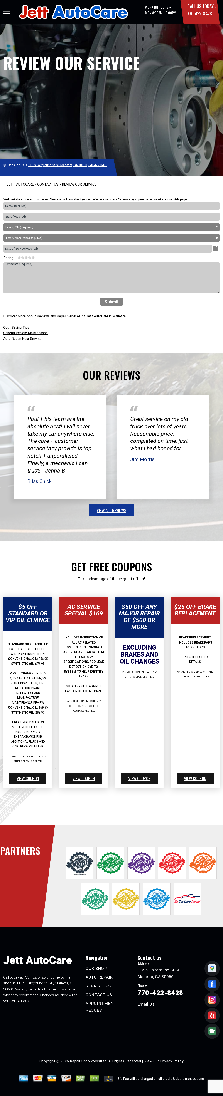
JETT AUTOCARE (20, 184)
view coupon (28, 778)
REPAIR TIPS (98, 986)
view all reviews (111, 510)
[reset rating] (15, 257)
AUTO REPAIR (99, 977)
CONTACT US (47, 184)
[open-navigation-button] (6, 12)
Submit (112, 301)
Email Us (146, 1004)
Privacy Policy (172, 1061)
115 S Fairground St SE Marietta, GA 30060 (57, 165)
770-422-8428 (199, 13)
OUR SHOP (96, 968)
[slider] (26, 257)
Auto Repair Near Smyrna (22, 339)
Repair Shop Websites (88, 1061)
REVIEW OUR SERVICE (79, 184)
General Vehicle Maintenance (25, 333)
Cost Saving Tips (16, 327)
